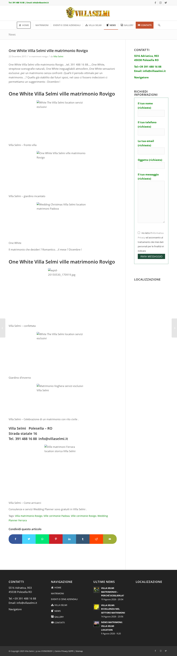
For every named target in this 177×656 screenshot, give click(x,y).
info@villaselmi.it (41, 2)
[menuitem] (25, 25)
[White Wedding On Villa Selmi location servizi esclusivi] (2, 328)
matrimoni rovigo (39, 56)
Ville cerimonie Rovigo (83, 515)
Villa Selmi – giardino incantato (27, 196)
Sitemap (79, 651)
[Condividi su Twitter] (29, 539)
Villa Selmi (58, 56)
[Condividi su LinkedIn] (69, 539)
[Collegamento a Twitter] (165, 2)
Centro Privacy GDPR (64, 651)
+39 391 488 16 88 (24, 598)
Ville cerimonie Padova (57, 515)
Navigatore (15, 609)
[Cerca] (158, 25)
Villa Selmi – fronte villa (22, 145)
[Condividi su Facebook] (15, 539)
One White (15, 243)
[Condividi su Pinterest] (56, 539)
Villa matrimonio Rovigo (28, 515)
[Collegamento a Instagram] (160, 2)
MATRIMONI (57, 593)
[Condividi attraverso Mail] (110, 539)
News (12, 34)
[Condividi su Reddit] (96, 539)
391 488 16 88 (18, 2)
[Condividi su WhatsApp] (42, 539)
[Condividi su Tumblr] (83, 539)
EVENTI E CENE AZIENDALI (64, 599)
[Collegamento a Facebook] (155, 2)
